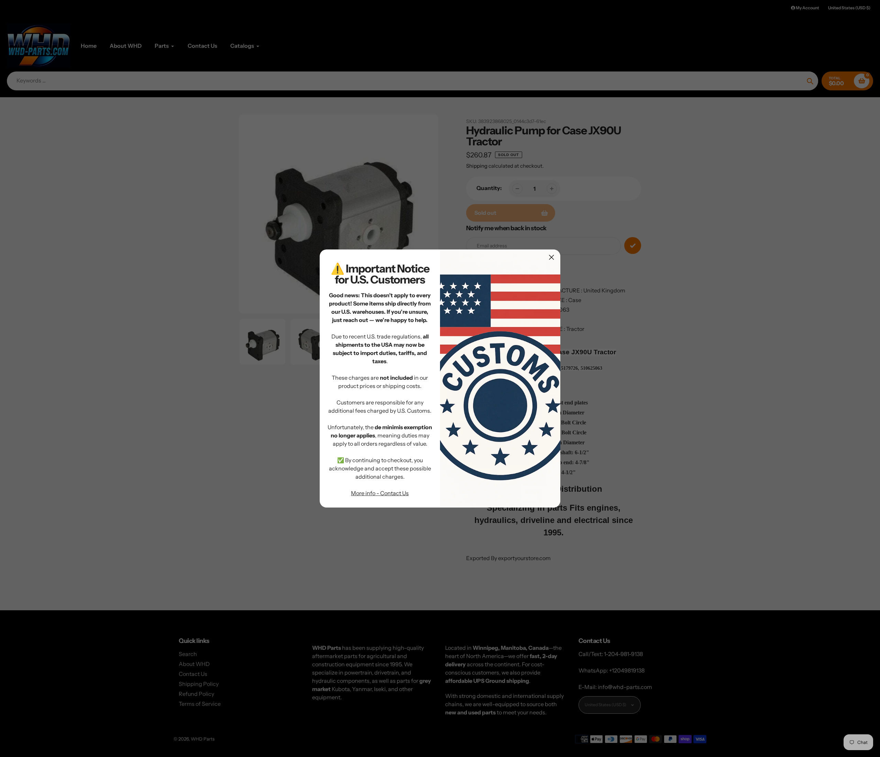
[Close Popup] (551, 257)
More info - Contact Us (380, 493)
